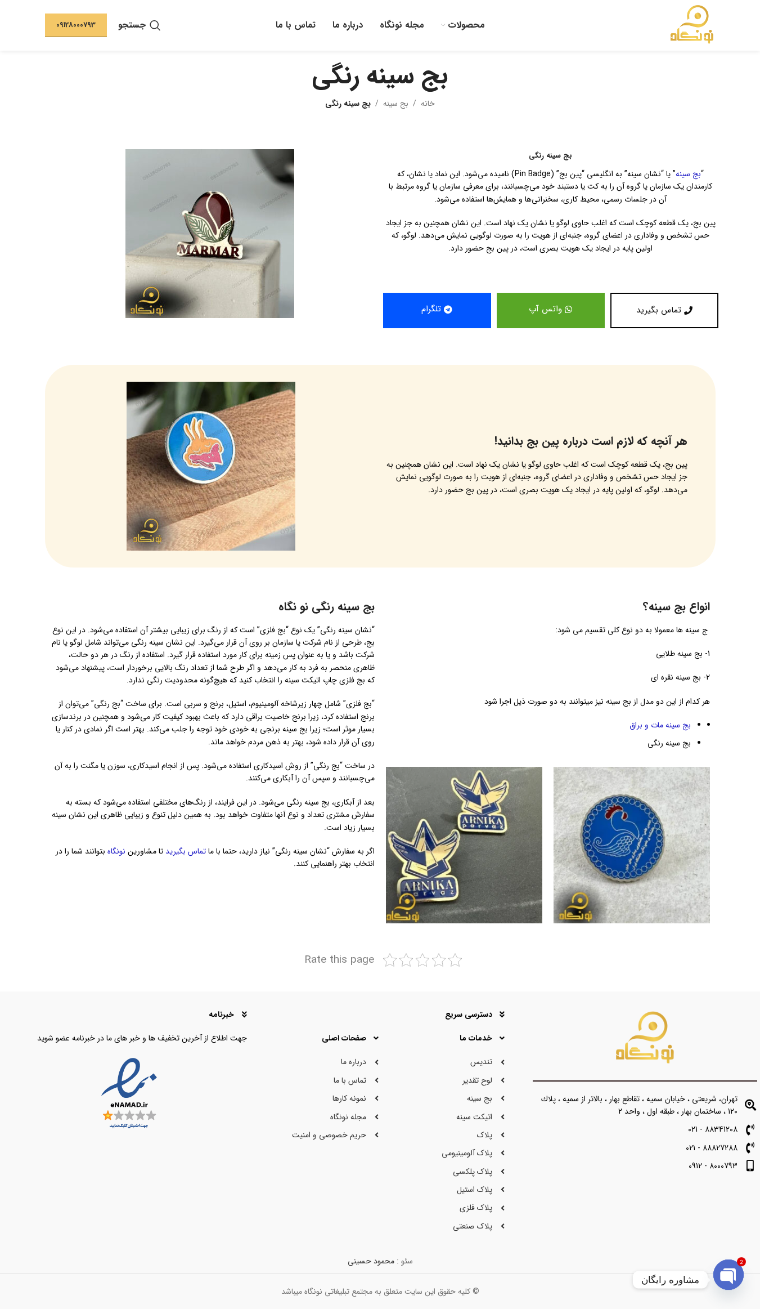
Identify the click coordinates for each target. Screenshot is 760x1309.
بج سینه (395, 103)
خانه (428, 103)
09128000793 (76, 25)
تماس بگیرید (185, 851)
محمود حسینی (371, 1261)
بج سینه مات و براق (660, 725)
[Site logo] (692, 25)
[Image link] (211, 465)
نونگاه (116, 851)
